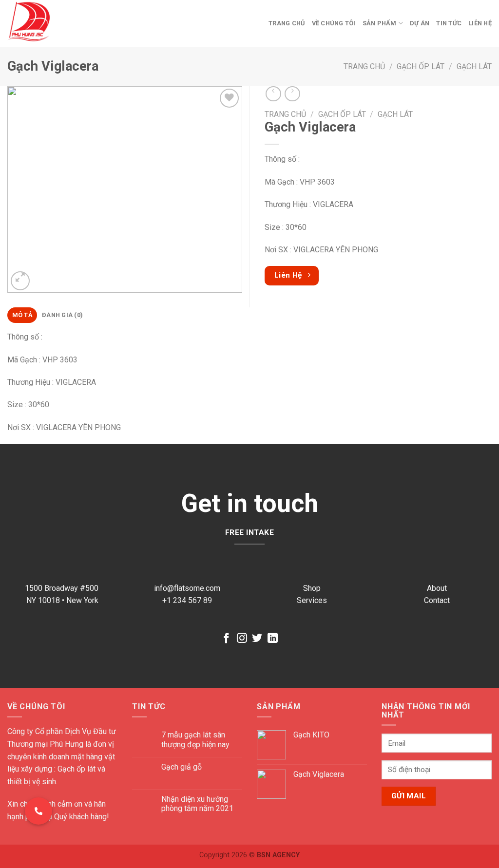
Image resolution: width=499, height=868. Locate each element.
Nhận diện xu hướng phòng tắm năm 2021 (197, 803)
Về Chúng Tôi (334, 23)
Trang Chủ (287, 23)
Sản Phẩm (380, 23)
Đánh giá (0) (62, 315)
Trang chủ (364, 66)
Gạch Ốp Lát (420, 66)
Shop (312, 588)
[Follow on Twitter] (257, 638)
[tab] (22, 315)
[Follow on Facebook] (226, 638)
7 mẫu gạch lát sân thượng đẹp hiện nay (195, 739)
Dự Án (419, 23)
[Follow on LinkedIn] (273, 638)
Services (312, 600)
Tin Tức (448, 23)
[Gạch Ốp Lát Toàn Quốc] (50, 23)
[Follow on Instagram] (242, 638)
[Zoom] (20, 280)
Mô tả (22, 315)
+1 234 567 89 (187, 600)
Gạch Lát (474, 66)
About (437, 588)
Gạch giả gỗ (181, 767)
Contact (437, 600)
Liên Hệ (480, 23)
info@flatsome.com (187, 588)
